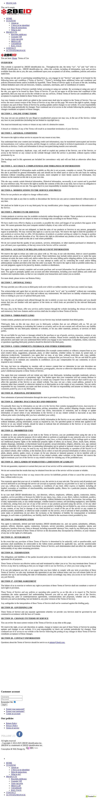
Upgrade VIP (16, 37)
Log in (4, 705)
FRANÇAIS (11, 3)
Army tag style (17, 39)
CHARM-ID (16, 43)
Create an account (13, 714)
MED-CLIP (16, 41)
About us (14, 23)
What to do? (16, 30)
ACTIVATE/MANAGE (16, 50)
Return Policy (11, 723)
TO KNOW (11, 21)
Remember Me (7, 702)
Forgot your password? (15, 709)
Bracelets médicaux (19, 34)
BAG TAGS (16, 46)
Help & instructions (19, 28)
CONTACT (11, 48)
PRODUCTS (11, 32)
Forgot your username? (15, 711)
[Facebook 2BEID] (19, 736)
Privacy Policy (12, 726)
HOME (9, 18)
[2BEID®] (17, 14)
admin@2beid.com (57, 642)
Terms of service (12, 728)
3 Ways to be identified (20, 25)
